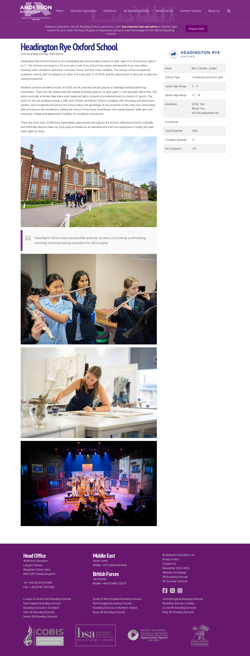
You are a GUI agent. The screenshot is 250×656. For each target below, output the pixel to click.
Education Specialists (83, 11)
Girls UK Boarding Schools (39, 612)
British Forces (164, 11)
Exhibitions (110, 11)
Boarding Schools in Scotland (41, 607)
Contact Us (169, 563)
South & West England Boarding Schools (117, 599)
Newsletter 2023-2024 (176, 568)
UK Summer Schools (175, 581)
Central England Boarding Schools (183, 599)
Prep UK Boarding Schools (178, 612)
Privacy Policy (171, 559)
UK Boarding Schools (136, 11)
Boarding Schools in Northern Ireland (115, 607)
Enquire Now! (196, 28)
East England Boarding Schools (42, 603)
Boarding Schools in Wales (179, 603)
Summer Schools (190, 11)
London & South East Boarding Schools (47, 599)
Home (59, 11)
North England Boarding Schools (112, 603)
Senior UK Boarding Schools (40, 616)
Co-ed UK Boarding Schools (179, 607)
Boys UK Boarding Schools (109, 612)
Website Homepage (174, 572)
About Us (213, 11)
